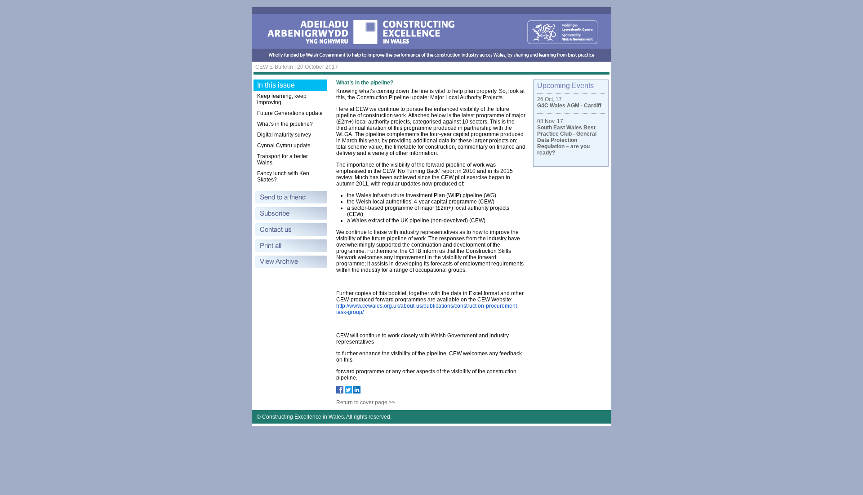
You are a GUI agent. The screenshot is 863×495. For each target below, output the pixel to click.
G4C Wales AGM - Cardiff (569, 105)
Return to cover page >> (365, 402)
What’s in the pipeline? (285, 124)
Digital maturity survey (284, 135)
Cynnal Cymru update (284, 145)
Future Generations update (290, 113)
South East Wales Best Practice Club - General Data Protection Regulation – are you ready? (566, 140)
